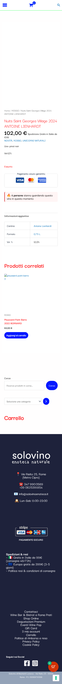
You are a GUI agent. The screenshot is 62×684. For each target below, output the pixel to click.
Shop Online (31, 618)
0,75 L (37, 234)
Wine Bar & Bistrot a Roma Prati (31, 614)
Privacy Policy (31, 641)
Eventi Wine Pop (31, 624)
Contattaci (31, 611)
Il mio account (31, 631)
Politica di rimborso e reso (31, 638)
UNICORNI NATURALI (34, 140)
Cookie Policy (31, 644)
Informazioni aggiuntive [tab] (16, 216)
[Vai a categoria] (46, 401)
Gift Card (31, 628)
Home (7, 110)
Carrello (31, 634)
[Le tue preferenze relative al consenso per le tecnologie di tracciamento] (56, 678)
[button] (58, 5)
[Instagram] (35, 663)
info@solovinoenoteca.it (33, 493)
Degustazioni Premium (31, 621)
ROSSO (15, 110)
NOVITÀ (8, 140)
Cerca (7, 378)
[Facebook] (27, 663)
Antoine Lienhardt (42, 226)
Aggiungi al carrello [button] (16, 335)
